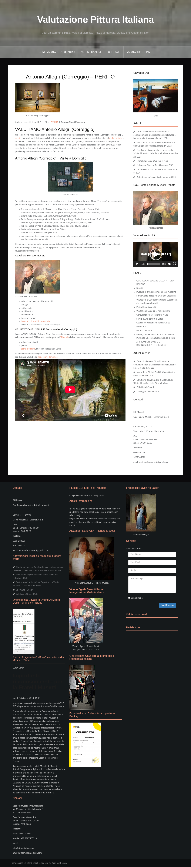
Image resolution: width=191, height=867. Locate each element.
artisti (17, 138)
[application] (155, 254)
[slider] (153, 264)
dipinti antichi (115, 138)
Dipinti (139, 288)
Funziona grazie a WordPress (23, 863)
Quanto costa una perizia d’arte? (151, 170)
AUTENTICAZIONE (91, 52)
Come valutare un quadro (57, 52)
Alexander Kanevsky (107, 519)
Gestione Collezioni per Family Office (153, 323)
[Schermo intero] (174, 263)
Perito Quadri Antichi (146, 307)
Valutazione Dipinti (139, 52)
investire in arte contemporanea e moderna (156, 292)
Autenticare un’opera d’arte (149, 177)
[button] (156, 254)
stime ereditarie (28, 349)
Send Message (167, 605)
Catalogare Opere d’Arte (148, 165)
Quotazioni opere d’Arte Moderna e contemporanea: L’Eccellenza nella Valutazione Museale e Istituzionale (154, 135)
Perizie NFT (141, 327)
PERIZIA (54, 122)
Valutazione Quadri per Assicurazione (153, 311)
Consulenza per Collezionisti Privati (152, 315)
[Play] (137, 263)
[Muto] (169, 263)
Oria (46, 863)
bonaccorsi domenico (48, 357)
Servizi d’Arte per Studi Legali (149, 319)
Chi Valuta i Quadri (145, 161)
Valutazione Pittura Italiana (95, 19)
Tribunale (64, 337)
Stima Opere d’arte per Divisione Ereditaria (156, 296)
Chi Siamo (114, 52)
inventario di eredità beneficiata (35, 321)
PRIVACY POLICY (144, 331)
